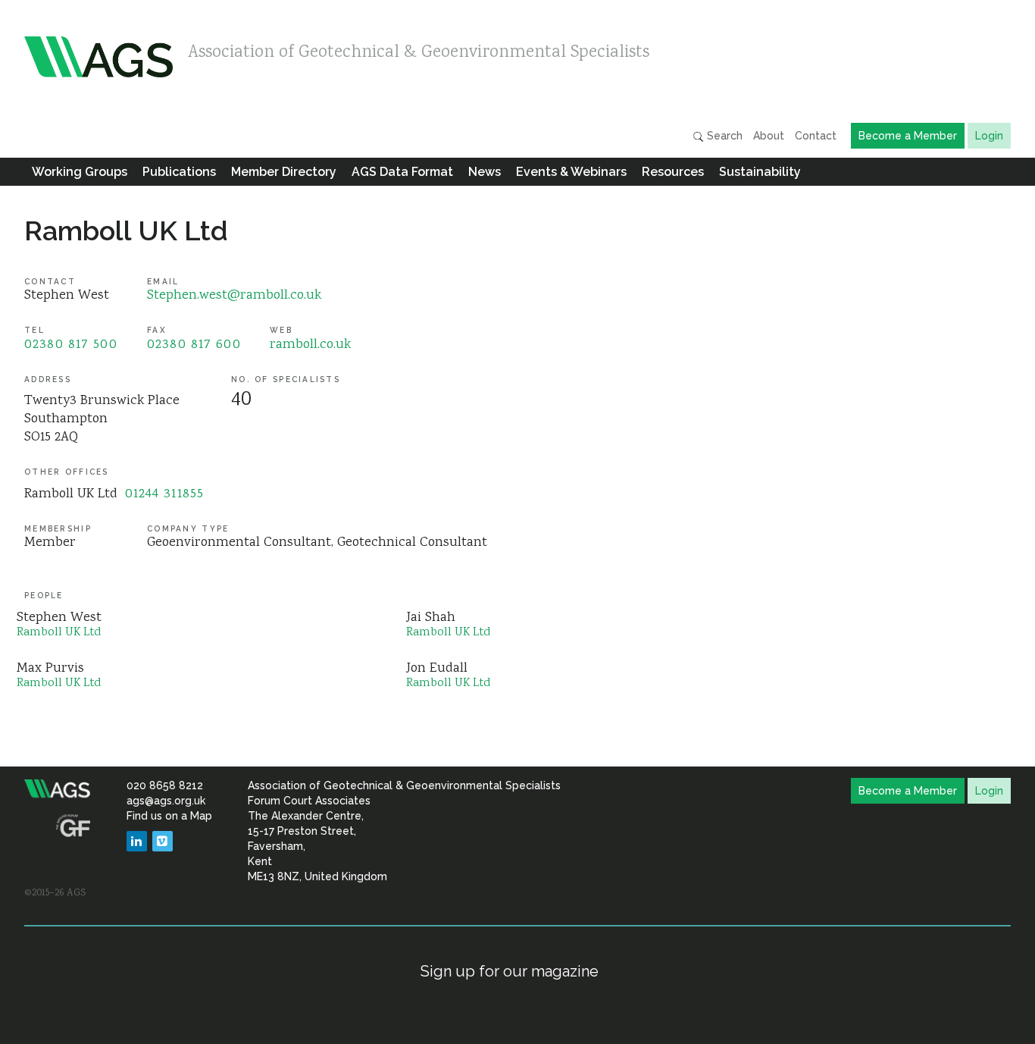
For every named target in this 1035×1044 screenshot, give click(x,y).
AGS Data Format (402, 172)
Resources (673, 172)
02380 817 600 (194, 345)
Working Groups (79, 172)
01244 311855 (165, 494)
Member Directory (283, 172)
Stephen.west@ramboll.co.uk (234, 296)
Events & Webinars (571, 172)
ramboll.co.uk (310, 345)
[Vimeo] (162, 841)
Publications (179, 172)
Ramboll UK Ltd (126, 230)
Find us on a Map (169, 816)
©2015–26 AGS (55, 893)
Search (723, 136)
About (768, 136)
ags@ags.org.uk (166, 801)
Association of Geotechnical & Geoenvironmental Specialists (418, 53)
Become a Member (907, 136)
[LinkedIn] (137, 841)
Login (989, 136)
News (484, 172)
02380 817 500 (70, 345)
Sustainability (760, 172)
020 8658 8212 (165, 785)
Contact (815, 136)
